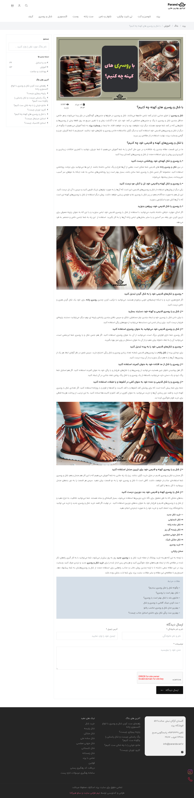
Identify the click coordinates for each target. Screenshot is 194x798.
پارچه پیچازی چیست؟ (36, 93)
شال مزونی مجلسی (171, 534)
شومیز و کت (144, 16)
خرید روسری (175, 544)
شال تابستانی (88, 748)
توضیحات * (178, 643)
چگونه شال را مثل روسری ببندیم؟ (163, 588)
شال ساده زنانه (174, 524)
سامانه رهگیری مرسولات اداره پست (78, 773)
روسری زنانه (91, 300)
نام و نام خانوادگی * (174, 629)
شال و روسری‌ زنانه (168, 167)
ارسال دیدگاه (171, 690)
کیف (30, 16)
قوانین (92, 763)
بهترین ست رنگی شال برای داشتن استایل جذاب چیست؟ (153, 613)
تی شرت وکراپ (124, 16)
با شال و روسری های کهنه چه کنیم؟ (30, 114)
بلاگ (176, 25)
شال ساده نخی (87, 738)
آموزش (167, 25)
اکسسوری (62, 16)
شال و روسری (45, 16)
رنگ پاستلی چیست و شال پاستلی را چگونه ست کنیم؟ (31, 99)
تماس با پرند (89, 758)
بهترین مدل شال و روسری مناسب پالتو (161, 608)
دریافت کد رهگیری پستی (82, 768)
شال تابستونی (174, 519)
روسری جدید (122, 558)
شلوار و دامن (105, 16)
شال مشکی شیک (173, 539)
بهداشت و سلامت (38, 71)
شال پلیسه (89, 728)
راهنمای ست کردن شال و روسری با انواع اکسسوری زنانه (29, 87)
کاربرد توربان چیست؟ (36, 109)
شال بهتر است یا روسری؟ (167, 593)
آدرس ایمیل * (111, 629)
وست (75, 16)
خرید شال (90, 723)
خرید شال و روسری (95, 563)
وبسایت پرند (94, 125)
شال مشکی (89, 733)
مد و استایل (28, 62)
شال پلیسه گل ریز (173, 529)
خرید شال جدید (174, 514)
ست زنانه (88, 16)
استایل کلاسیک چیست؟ (35, 122)
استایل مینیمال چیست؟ (35, 118)
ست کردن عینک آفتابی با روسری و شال (160, 603)
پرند (158, 16)
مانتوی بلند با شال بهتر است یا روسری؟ (160, 598)
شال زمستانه (88, 753)
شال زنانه (162, 352)
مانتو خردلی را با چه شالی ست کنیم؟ (30, 105)
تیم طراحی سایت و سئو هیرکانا (85, 793)
